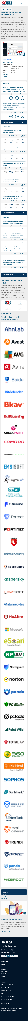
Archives (5, 77)
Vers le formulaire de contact (9, 956)
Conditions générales (7, 1008)
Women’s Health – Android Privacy (11, 920)
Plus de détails (5, 313)
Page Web (5, 74)
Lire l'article (5, 931)
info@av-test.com (9, 994)
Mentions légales (11, 1010)
